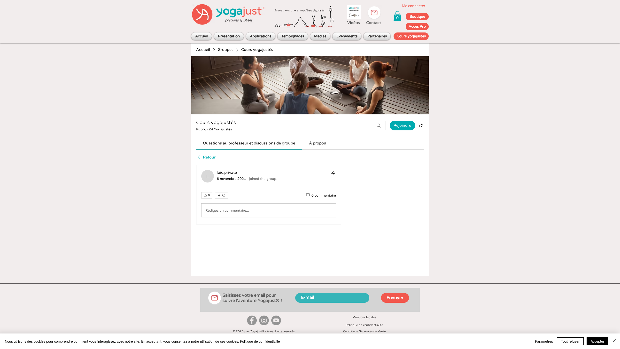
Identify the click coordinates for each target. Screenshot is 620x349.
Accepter (597, 341)
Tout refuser (570, 341)
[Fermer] (614, 341)
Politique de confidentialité (364, 325)
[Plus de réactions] (221, 195)
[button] (397, 16)
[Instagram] (264, 320)
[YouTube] (276, 320)
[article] (268, 194)
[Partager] (333, 173)
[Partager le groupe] (421, 125)
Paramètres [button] (544, 341)
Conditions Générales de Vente (364, 331)
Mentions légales (364, 317)
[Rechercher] (379, 125)
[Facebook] (252, 320)
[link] (249, 143)
